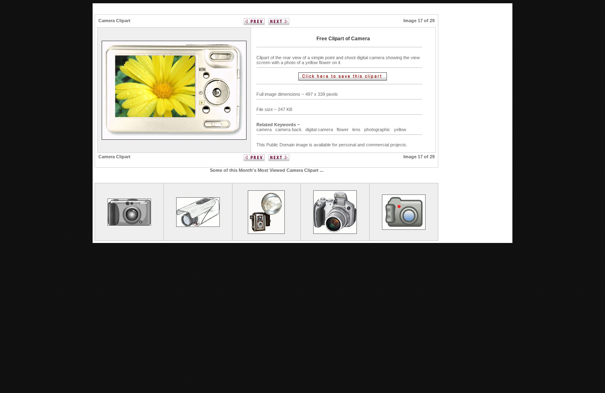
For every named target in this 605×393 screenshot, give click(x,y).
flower (343, 129)
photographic (377, 129)
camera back (288, 129)
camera (264, 129)
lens (356, 129)
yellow (400, 129)
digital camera (319, 129)
